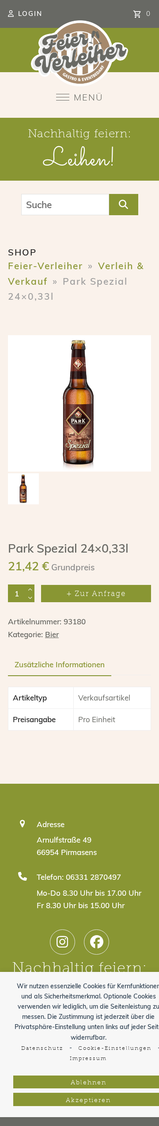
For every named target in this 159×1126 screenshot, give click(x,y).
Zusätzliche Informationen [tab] (60, 664)
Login (30, 13)
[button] (79, 97)
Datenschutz (42, 1048)
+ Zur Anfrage (96, 594)
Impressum (88, 1058)
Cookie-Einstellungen (114, 1048)
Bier (52, 634)
